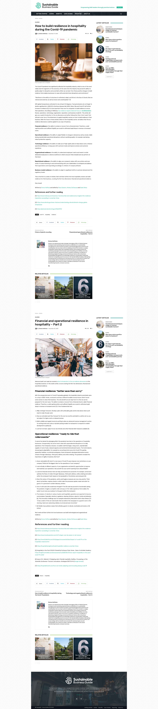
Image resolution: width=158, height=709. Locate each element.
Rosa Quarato (62, 187)
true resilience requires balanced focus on (74, 110)
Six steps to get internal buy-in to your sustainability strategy (82, 295)
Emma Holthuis (43, 33)
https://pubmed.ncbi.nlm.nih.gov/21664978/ (49, 209)
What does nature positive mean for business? (64, 296)
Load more (109, 76)
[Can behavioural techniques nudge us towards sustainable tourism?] (44, 287)
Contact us (79, 694)
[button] (121, 14)
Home (36, 18)
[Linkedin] (49, 265)
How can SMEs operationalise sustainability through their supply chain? (114, 70)
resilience (54, 214)
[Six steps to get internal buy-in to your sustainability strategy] (82, 287)
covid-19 (42, 214)
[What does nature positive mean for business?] (63, 287)
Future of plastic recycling (43, 232)
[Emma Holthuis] (36, 34)
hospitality (47, 214)
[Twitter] (81, 698)
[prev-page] (36, 302)
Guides (40, 18)
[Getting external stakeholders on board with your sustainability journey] (100, 59)
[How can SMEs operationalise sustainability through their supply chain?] (100, 69)
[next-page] (39, 302)
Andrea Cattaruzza (72, 187)
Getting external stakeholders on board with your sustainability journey (113, 60)
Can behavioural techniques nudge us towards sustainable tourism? (44, 295)
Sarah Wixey (83, 187)
